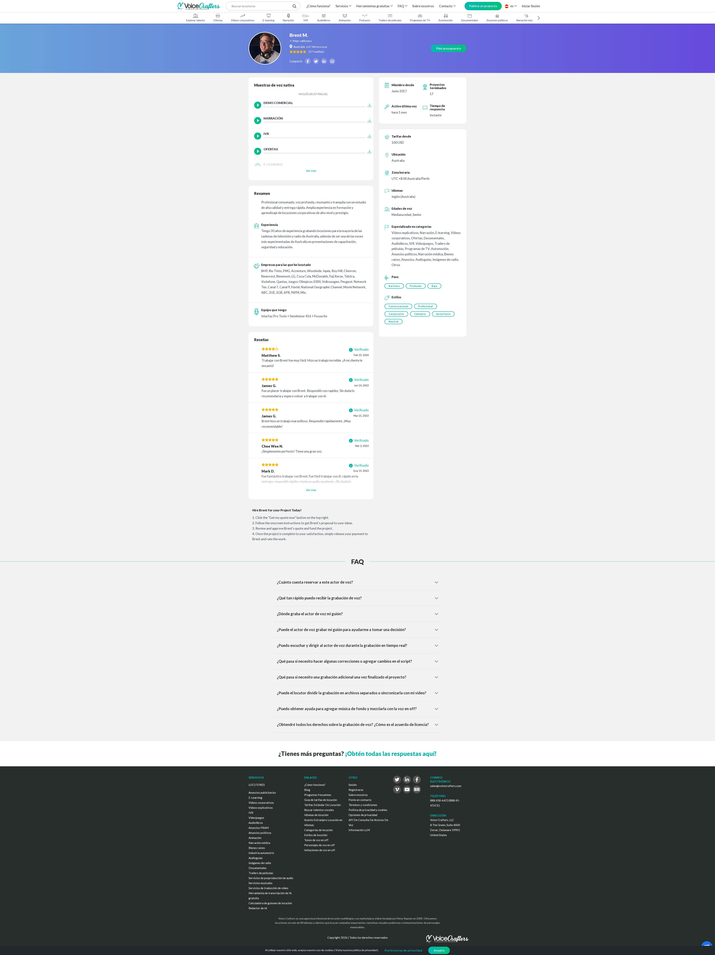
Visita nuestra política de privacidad (356, 950)
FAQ (401, 6)
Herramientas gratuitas (373, 6)
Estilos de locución (315, 835)
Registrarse (356, 789)
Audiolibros (323, 20)
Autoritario (443, 313)
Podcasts (364, 20)
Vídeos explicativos (261, 807)
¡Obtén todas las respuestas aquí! (391, 753)
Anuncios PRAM (259, 827)
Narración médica (526, 20)
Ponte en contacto (360, 799)
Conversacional (398, 306)
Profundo (416, 286)
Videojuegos (256, 817)
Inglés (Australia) (312, 94)
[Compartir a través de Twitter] (316, 61)
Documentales (469, 20)
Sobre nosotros (423, 6)
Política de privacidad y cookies (368, 810)
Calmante (420, 313)
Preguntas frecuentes (317, 794)
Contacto (445, 6)
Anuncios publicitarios (262, 792)
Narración (288, 20)
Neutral (393, 321)
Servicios (342, 6)
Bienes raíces (257, 847)
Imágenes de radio (260, 863)
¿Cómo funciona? (318, 6)
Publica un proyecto (483, 6)
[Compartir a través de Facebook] (308, 61)
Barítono (394, 286)
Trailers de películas (390, 20)
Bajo (434, 286)
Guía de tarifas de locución (320, 799)
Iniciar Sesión (531, 6)
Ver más (311, 170)
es (512, 6)
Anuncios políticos (497, 20)
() (316, 51)
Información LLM (359, 830)
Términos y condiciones (363, 805)
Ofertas (218, 20)
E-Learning (255, 797)
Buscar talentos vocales (319, 810)
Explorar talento (195, 20)
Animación (345, 20)
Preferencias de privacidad (403, 950)
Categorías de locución (318, 830)
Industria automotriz (261, 853)
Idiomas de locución (316, 815)
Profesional (425, 306)
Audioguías (256, 858)
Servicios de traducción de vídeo (268, 888)
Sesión (353, 784)
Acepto (439, 950)
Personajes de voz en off (319, 845)
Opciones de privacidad (363, 815)
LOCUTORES (257, 784)
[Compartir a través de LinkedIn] (324, 61)
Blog (307, 789)
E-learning (268, 20)
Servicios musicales (260, 883)
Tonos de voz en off (316, 840)
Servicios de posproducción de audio (271, 878)
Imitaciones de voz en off (319, 850)
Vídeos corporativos (242, 20)
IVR (305, 20)
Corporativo (396, 313)
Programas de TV (420, 20)
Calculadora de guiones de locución (270, 903)
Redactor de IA (258, 908)
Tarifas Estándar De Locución (322, 805)
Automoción (445, 20)
